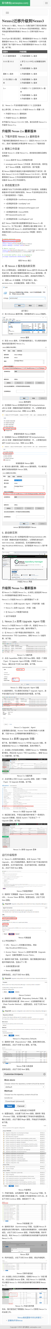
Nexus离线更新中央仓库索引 (29, 1318)
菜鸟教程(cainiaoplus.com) (15, 3)
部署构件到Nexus (15, 1320)
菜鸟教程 (26, 1327)
